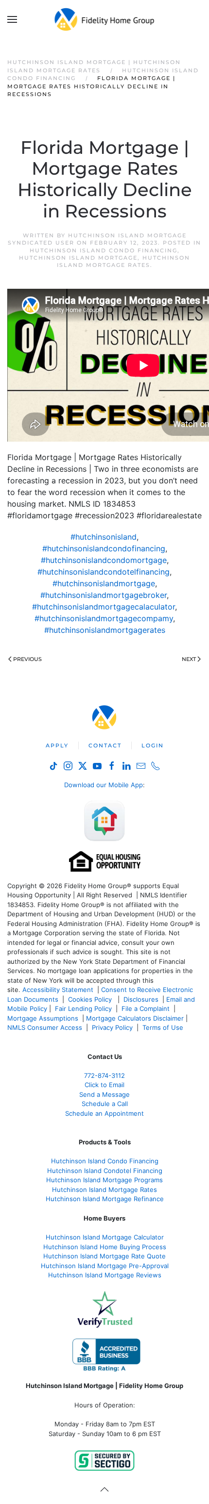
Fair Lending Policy (83, 1008)
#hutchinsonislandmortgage (103, 583)
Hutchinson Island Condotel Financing (104, 1170)
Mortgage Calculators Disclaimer (135, 1018)
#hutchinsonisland (103, 537)
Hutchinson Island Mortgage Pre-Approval (105, 1266)
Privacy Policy (112, 1027)
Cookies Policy (91, 999)
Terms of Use (163, 1027)
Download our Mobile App (103, 785)
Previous (27, 659)
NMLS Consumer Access (44, 1027)
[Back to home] (105, 19)
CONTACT (105, 745)
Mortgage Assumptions (42, 1018)
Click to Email (104, 1085)
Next (189, 659)
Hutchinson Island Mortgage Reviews (104, 1275)
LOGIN (152, 745)
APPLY (57, 745)
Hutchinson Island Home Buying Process (104, 1247)
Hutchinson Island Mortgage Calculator (105, 1237)
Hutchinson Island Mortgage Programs (104, 1180)
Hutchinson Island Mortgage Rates (124, 261)
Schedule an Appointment (104, 1113)
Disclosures (140, 999)
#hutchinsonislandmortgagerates (104, 630)
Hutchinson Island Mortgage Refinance (105, 1199)
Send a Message (104, 1094)
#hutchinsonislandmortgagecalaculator (103, 607)
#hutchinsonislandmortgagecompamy (104, 618)
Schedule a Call (105, 1103)
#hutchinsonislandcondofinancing (103, 548)
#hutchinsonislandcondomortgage (104, 560)
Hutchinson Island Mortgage (78, 257)
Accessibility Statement (57, 989)
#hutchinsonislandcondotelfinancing (103, 572)
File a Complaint (147, 1008)
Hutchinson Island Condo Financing (103, 250)
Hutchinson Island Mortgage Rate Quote (104, 1256)
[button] (12, 19)
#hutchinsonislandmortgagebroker (103, 595)
